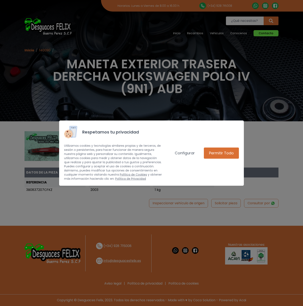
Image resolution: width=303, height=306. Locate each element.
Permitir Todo (221, 153)
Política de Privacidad (130, 179)
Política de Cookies (133, 174)
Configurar (185, 153)
